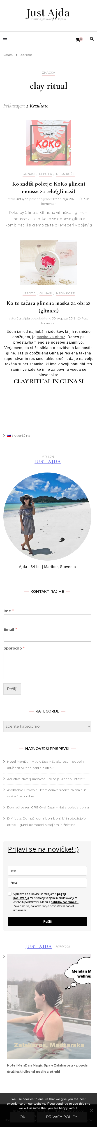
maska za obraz (51, 337)
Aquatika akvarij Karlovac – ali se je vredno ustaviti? (46, 779)
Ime (9, 611)
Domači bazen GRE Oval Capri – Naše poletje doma (48, 807)
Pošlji (12, 689)
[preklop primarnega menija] (6, 40)
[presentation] (49, 1006)
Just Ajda (48, 13)
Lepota (45, 174)
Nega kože (65, 174)
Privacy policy (61, 1117)
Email (10, 629)
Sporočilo (14, 648)
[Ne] (91, 1110)
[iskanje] (92, 39)
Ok (22, 1117)
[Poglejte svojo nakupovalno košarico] (78, 40)
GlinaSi (29, 174)
